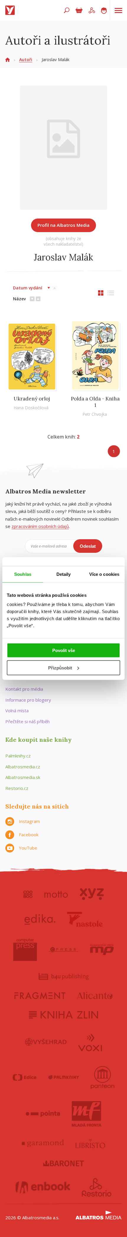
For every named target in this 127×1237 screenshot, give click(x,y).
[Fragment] (40, 995)
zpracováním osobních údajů (40, 526)
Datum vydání (27, 288)
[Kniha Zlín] (63, 1014)
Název (19, 298)
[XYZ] (92, 894)
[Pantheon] (102, 1077)
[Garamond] (43, 1143)
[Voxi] (90, 1042)
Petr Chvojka (94, 414)
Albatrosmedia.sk (22, 777)
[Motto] (56, 894)
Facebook (28, 834)
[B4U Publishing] (64, 976)
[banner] (11, 10)
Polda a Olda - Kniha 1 (95, 401)
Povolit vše (63, 650)
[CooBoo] (27, 894)
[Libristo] (90, 1143)
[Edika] (40, 919)
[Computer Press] (25, 950)
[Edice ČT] (24, 1077)
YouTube (28, 848)
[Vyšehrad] (46, 1042)
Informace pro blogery (28, 700)
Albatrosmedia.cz (22, 767)
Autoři (25, 59)
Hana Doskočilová (31, 407)
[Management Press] (102, 950)
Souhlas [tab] (22, 573)
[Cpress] (63, 950)
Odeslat (88, 546)
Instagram (29, 821)
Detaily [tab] (63, 573)
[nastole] (84, 919)
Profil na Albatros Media (63, 225)
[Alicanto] (95, 995)
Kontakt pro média (24, 689)
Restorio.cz (16, 788)
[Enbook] (43, 1187)
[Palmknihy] (63, 1077)
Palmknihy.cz (18, 756)
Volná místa (17, 710)
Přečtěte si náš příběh (27, 721)
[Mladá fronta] (86, 1113)
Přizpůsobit (60, 667)
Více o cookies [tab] (104, 573)
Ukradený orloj (32, 398)
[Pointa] (43, 1113)
